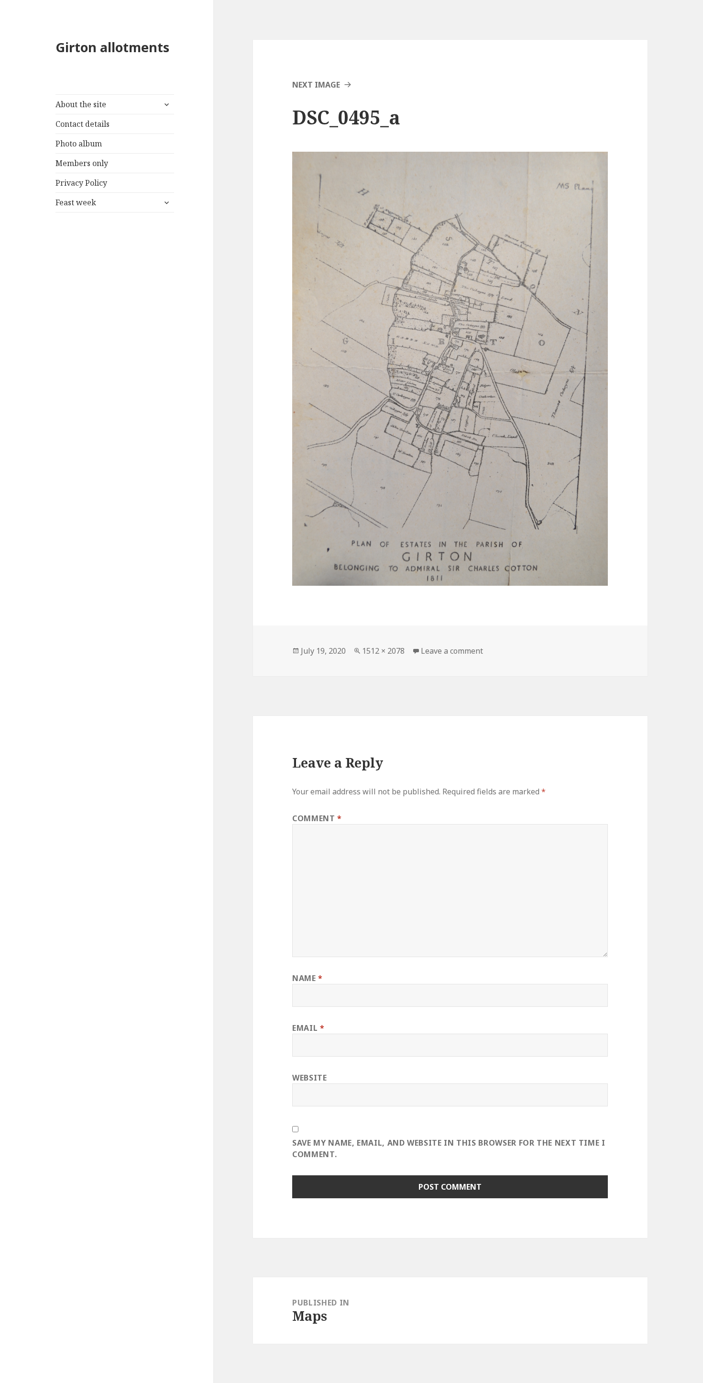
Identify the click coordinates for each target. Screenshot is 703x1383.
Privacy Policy (81, 183)
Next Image (316, 84)
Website (309, 1077)
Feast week (75, 202)
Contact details (82, 124)
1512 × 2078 (383, 651)
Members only (81, 163)
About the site (80, 104)
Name (307, 978)
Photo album (78, 143)
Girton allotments (112, 47)
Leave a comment (452, 651)
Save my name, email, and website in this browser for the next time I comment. (448, 1149)
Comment (317, 818)
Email (308, 1028)
